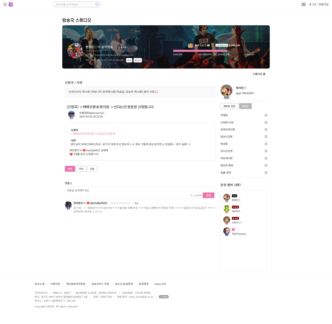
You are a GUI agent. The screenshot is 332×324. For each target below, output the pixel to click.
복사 (129, 60)
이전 (81, 168)
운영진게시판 (227, 129)
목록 (70, 168)
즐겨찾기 (124, 47)
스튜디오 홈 (259, 74)
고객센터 (164, 296)
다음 (92, 168)
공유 (138, 60)
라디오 (245, 106)
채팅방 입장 (229, 106)
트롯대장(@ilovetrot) (91, 113)
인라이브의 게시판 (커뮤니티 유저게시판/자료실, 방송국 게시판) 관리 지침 (111, 91)
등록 (208, 195)
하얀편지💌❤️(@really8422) (90, 203)
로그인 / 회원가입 (319, 4)
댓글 (136, 203)
